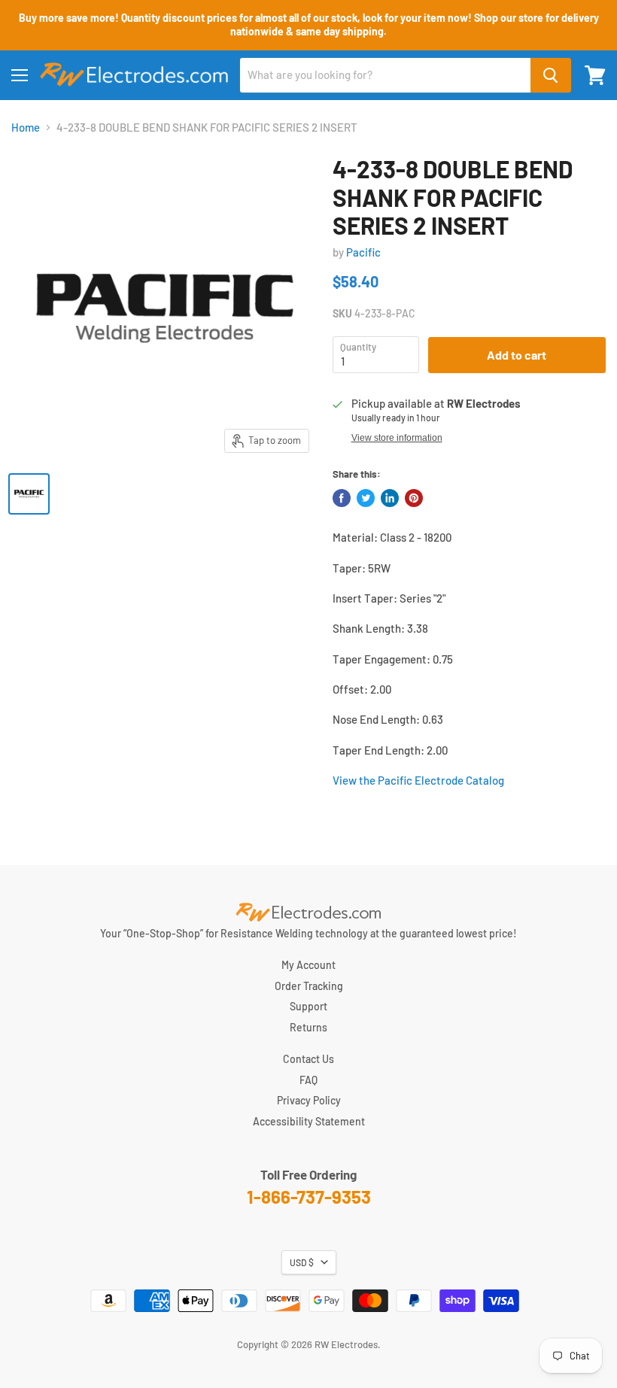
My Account (308, 964)
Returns (308, 1027)
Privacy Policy (309, 1100)
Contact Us (308, 1058)
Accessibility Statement (309, 1121)
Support (308, 1006)
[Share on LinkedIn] (390, 498)
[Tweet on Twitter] (366, 498)
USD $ (302, 1262)
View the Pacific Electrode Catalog (418, 780)
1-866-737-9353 (309, 1196)
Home (25, 127)
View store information (396, 438)
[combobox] (385, 75)
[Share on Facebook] (342, 498)
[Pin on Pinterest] (414, 498)
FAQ (308, 1080)
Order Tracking (309, 985)
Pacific (363, 252)
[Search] (550, 75)
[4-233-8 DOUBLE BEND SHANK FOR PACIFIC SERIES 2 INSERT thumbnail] (29, 494)
